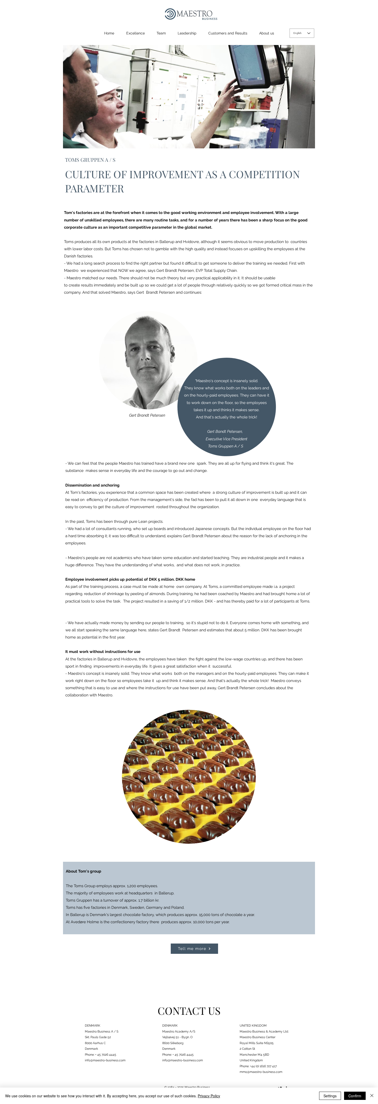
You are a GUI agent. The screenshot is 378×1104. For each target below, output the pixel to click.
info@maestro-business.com (105, 1060)
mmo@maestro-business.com (261, 1072)
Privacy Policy (209, 1095)
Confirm (354, 1095)
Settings (330, 1095)
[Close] (372, 1096)
